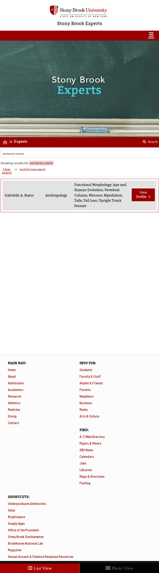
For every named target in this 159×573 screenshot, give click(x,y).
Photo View (122, 568)
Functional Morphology (92, 185)
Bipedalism (113, 195)
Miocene (95, 195)
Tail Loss (90, 200)
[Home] (5, 142)
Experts (20, 141)
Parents (85, 389)
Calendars (87, 456)
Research (14, 396)
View (141, 195)
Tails (78, 200)
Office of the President (23, 530)
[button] (79, 36)
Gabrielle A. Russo (19, 195)
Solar (11, 510)
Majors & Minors (90, 443)
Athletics (14, 403)
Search (149, 140)
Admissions (16, 383)
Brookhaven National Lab (25, 543)
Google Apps (16, 523)
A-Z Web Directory (92, 436)
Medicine (14, 409)
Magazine (14, 550)
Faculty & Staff (90, 376)
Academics (15, 389)
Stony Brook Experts (79, 24)
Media (84, 409)
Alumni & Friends (91, 383)
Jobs (83, 463)
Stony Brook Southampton (26, 536)
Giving (12, 416)
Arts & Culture (89, 416)
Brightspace (16, 517)
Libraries (86, 470)
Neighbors (87, 396)
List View (42, 568)
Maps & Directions (92, 476)
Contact (13, 423)
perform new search (33, 169)
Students (86, 370)
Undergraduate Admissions (27, 503)
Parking (85, 483)
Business (86, 403)
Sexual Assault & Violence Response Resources (40, 556)
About (12, 376)
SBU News (86, 450)
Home (12, 370)
